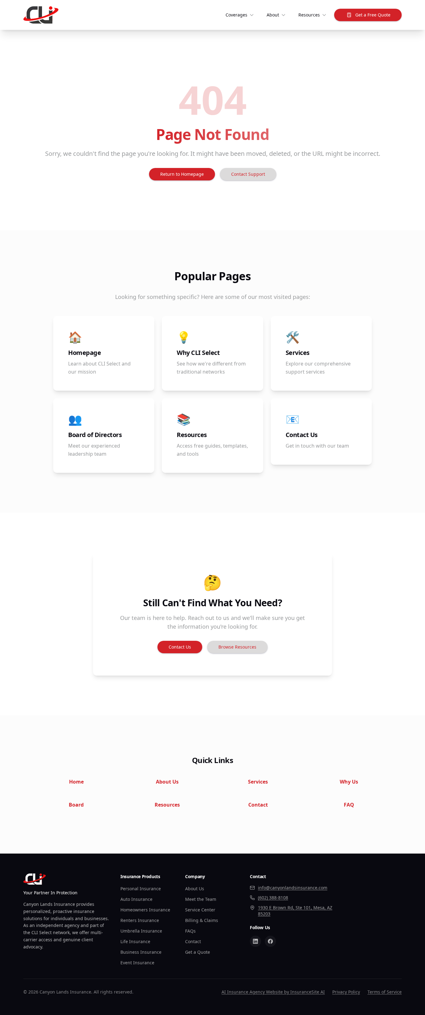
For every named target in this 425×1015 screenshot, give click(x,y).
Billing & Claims (201, 920)
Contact (193, 941)
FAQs (190, 931)
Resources (309, 15)
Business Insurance (140, 952)
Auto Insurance (136, 899)
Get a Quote (197, 952)
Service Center (200, 910)
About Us (194, 889)
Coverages (236, 15)
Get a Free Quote (372, 15)
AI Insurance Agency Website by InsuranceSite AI (273, 992)
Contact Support (248, 174)
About (273, 15)
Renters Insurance (139, 920)
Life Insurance (135, 941)
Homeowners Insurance (145, 910)
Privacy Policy (346, 992)
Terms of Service (384, 992)
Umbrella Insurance (141, 931)
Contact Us (180, 647)
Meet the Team (200, 899)
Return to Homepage (182, 174)
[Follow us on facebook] (270, 941)
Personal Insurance (140, 889)
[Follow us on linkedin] (255, 941)
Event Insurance (137, 963)
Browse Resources (237, 647)
